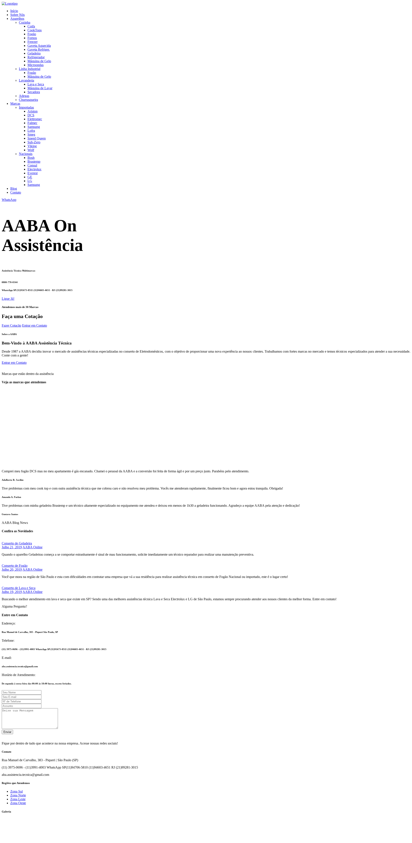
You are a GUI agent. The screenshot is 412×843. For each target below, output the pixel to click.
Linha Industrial (29, 69)
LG (29, 181)
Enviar (7, 732)
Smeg (31, 134)
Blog (13, 188)
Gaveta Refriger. (38, 49)
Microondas (35, 65)
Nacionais (25, 154)
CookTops (34, 30)
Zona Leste (18, 799)
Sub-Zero (33, 142)
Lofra (31, 130)
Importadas (26, 107)
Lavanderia (26, 80)
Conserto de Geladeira (17, 543)
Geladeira (34, 53)
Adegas (24, 96)
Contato (15, 192)
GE (29, 177)
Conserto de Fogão (14, 565)
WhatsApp (9, 200)
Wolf (30, 150)
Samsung (33, 127)
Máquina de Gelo (39, 61)
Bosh (31, 157)
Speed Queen (36, 138)
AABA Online (32, 547)
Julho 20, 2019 (12, 569)
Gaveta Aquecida (39, 45)
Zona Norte (18, 795)
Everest (32, 173)
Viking (32, 146)
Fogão (31, 34)
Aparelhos (17, 18)
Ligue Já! (8, 298)
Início (14, 11)
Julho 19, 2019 (12, 592)
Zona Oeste (18, 803)
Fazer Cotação (11, 325)
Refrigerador (36, 57)
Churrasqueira (28, 100)
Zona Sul (16, 791)
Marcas (15, 103)
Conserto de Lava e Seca (18, 588)
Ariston (32, 111)
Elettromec (34, 119)
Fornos (32, 38)
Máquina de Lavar (39, 88)
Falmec (32, 123)
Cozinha (24, 22)
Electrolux (34, 169)
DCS (30, 115)
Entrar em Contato (34, 325)
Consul (32, 165)
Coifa (31, 26)
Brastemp (33, 161)
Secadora (33, 92)
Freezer (32, 42)
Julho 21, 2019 (12, 547)
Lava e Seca (35, 84)
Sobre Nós (17, 15)
